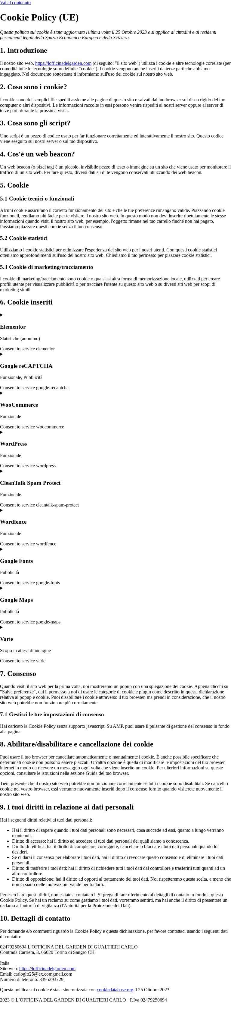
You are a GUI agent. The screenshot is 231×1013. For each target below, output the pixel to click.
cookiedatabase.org (115, 989)
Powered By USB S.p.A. (41, 1005)
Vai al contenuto (15, 2)
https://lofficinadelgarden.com (63, 63)
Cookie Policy (185, 999)
